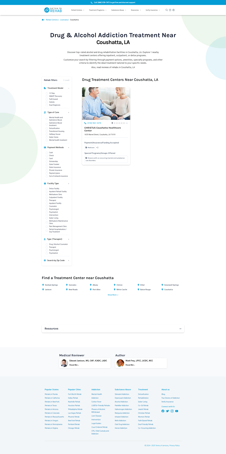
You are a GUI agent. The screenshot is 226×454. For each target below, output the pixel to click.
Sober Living (142, 402)
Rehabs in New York (52, 402)
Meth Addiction (120, 421)
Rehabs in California (52, 398)
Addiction (95, 390)
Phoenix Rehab (73, 417)
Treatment (143, 390)
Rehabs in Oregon (51, 421)
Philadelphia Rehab (75, 409)
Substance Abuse (123, 390)
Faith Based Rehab (145, 421)
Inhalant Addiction (121, 417)
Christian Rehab (144, 413)
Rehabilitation (143, 398)
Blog (163, 394)
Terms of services (162, 445)
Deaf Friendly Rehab (145, 424)
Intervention (96, 420)
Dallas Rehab (73, 398)
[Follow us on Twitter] (167, 411)
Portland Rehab (74, 424)
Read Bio (73, 365)
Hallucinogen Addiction (123, 409)
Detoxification (143, 394)
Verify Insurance (167, 402)
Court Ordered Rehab (99, 427)
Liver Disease (96, 416)
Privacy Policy (174, 445)
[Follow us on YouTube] (176, 411)
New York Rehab (74, 421)
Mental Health (96, 394)
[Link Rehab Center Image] (106, 103)
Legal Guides (96, 423)
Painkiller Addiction (122, 405)
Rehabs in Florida (51, 394)
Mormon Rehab (144, 417)
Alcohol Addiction (121, 402)
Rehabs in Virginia (51, 428)
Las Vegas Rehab (74, 413)
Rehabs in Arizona (51, 409)
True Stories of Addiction (170, 398)
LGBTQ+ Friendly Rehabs (100, 405)
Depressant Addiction (123, 398)
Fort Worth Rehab (74, 394)
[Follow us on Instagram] (172, 411)
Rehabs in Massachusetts (54, 417)
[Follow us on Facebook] (162, 411)
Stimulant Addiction (122, 394)
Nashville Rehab (74, 402)
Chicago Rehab (73, 428)
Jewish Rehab (143, 409)
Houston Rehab (74, 405)
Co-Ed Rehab (143, 405)
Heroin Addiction (121, 428)
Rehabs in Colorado (52, 413)
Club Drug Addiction (122, 424)
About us (165, 390)
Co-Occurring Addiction (147, 428)
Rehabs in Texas (51, 405)
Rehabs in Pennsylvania (53, 424)
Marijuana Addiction (122, 413)
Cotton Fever (96, 402)
